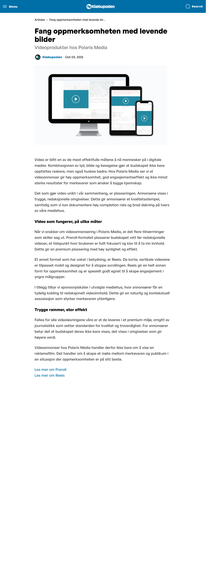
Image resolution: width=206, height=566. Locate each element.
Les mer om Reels (50, 375)
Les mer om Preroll (50, 369)
